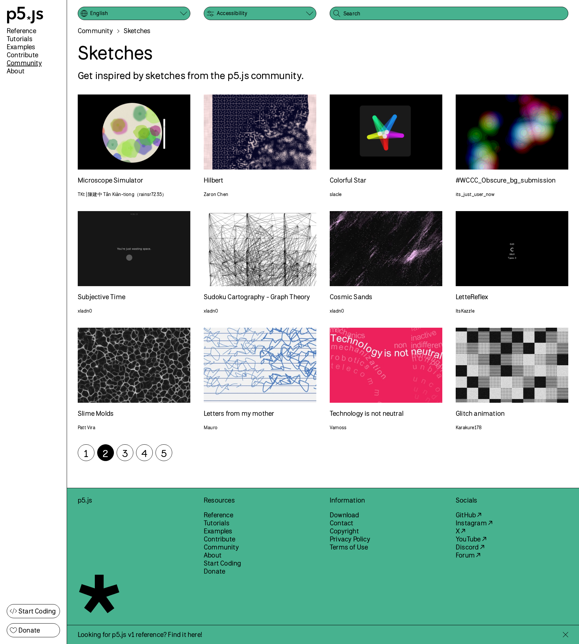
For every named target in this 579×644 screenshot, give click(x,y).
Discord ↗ (470, 547)
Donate (29, 630)
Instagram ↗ (474, 523)
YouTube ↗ (471, 539)
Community (24, 63)
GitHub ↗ (468, 515)
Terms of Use (349, 547)
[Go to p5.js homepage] (25, 15)
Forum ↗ (468, 555)
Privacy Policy (350, 539)
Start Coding (37, 611)
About (15, 71)
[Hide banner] (565, 635)
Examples (21, 47)
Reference (21, 31)
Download (344, 515)
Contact (341, 523)
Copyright (344, 531)
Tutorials (20, 39)
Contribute (22, 55)
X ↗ (460, 531)
